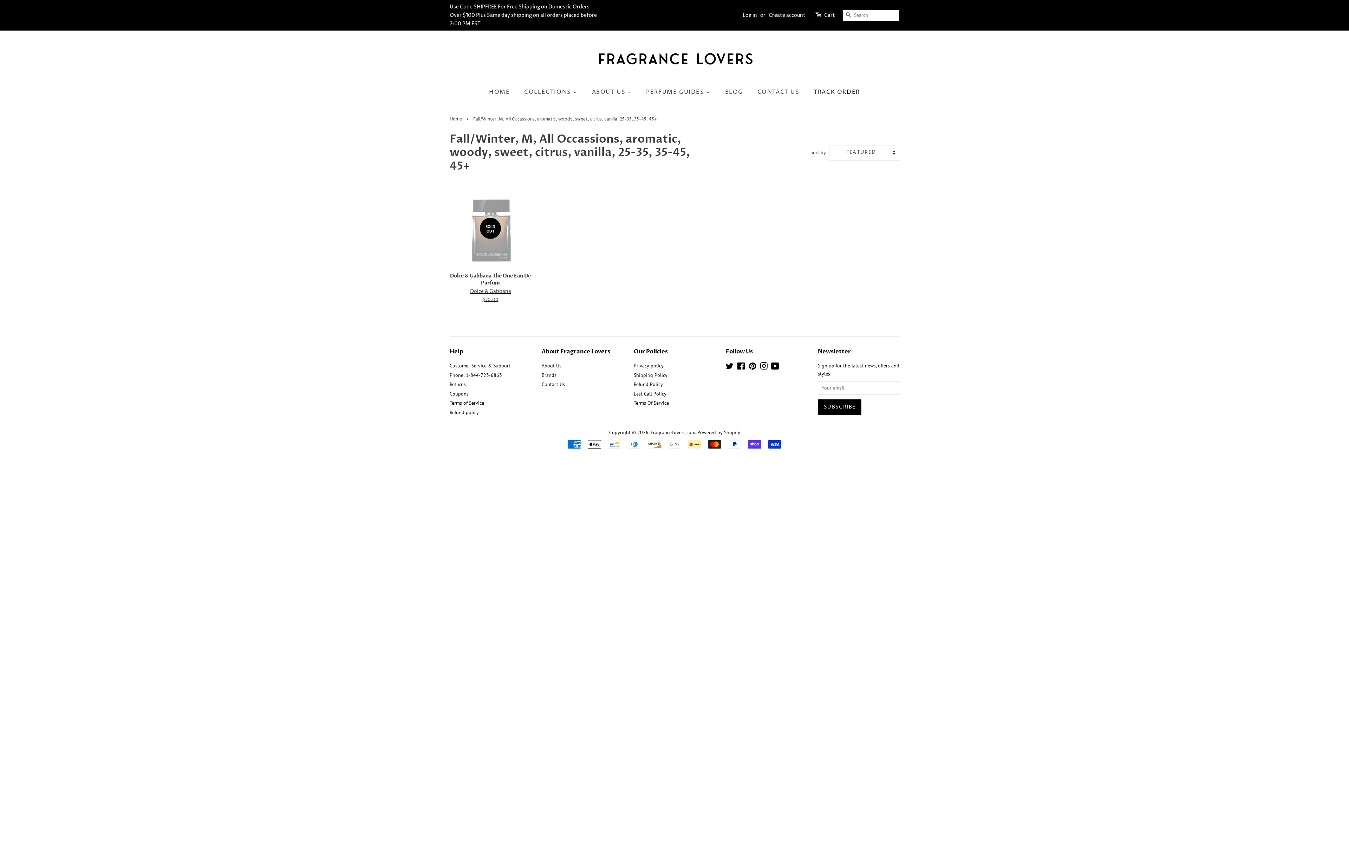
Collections (548, 92)
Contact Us (778, 92)
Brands (549, 375)
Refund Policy (648, 384)
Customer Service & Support (480, 366)
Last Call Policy (650, 394)
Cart (829, 15)
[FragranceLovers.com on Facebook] (741, 367)
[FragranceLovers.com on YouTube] (775, 367)
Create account (787, 15)
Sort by (818, 152)
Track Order (837, 92)
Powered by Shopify (718, 432)
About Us (609, 92)
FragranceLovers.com (673, 432)
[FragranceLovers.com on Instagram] (764, 367)
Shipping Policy (650, 375)
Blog (734, 92)
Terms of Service (467, 403)
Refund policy (464, 412)
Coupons (459, 394)
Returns (458, 384)
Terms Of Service (651, 403)
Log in (750, 15)
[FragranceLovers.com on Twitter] (730, 367)
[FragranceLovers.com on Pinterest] (752, 367)
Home (499, 92)
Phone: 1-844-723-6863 (476, 375)
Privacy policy (649, 366)
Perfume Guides (676, 92)
